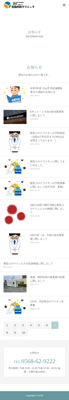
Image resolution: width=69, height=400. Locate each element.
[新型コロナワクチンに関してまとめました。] (15, 167)
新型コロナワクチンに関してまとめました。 (47, 163)
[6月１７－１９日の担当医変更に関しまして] (15, 117)
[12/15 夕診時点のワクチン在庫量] (15, 307)
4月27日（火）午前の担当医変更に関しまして (47, 237)
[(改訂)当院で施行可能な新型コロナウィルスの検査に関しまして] (15, 214)
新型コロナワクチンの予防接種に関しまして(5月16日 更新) (47, 185)
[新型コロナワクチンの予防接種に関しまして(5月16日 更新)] (15, 188)
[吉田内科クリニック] (19, 4)
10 (23, 332)
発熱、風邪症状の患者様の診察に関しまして (47, 279)
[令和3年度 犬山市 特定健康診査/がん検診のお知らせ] (15, 94)
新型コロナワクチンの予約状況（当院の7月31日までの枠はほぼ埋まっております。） (47, 137)
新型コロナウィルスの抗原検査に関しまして (28, 263)
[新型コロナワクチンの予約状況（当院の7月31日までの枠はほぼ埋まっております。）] (15, 141)
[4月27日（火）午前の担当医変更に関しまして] (15, 243)
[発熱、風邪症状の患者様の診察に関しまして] (15, 284)
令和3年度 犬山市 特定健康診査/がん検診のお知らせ (46, 90)
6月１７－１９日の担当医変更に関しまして (47, 113)
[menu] (64, 5)
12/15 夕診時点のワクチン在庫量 (47, 303)
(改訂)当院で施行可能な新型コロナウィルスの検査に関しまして (47, 209)
